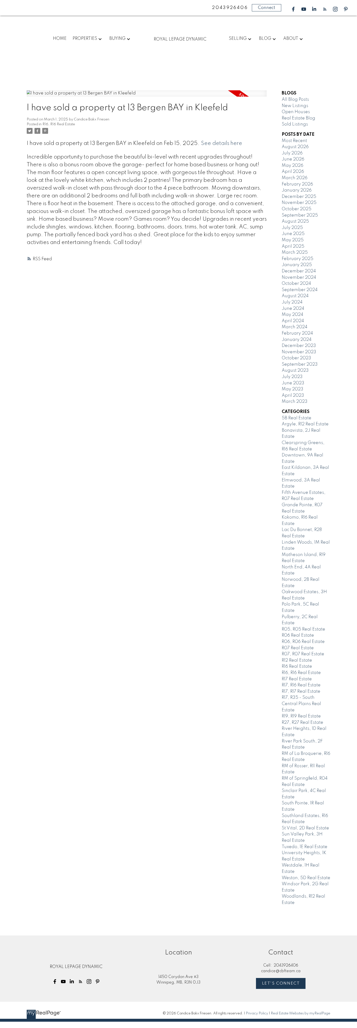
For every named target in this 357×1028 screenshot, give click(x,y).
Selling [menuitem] (238, 38)
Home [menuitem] (60, 38)
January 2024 (297, 339)
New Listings (295, 106)
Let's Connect (281, 983)
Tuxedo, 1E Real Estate (304, 847)
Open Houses (296, 112)
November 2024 (299, 277)
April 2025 (293, 246)
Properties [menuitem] (85, 38)
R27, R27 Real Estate (302, 722)
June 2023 (293, 383)
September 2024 (300, 290)
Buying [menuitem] (117, 38)
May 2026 (292, 165)
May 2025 (293, 240)
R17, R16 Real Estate (301, 685)
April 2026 (293, 171)
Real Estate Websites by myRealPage (300, 1013)
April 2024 (293, 321)
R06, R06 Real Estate (303, 642)
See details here (221, 143)
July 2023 (292, 377)
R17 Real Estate (297, 679)
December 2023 (299, 346)
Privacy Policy (257, 1013)
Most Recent (294, 141)
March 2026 (294, 178)
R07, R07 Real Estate (303, 654)
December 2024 (299, 271)
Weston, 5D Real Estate (306, 878)
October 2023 (296, 358)
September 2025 (300, 215)
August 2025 (295, 221)
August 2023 (295, 370)
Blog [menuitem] (265, 38)
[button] (293, 9)
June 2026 (293, 159)
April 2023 (293, 395)
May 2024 (292, 314)
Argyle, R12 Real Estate (305, 424)
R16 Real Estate (297, 666)
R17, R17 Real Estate (301, 691)
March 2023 (294, 401)
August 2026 (295, 147)
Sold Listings (295, 124)
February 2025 (297, 259)
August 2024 (295, 296)
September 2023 (300, 364)
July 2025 (292, 228)
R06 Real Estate (298, 635)
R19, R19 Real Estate (301, 716)
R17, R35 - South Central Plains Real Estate (301, 703)
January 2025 (297, 265)
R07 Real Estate (298, 648)
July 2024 (292, 302)
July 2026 (292, 153)
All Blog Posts (295, 99)
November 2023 (299, 352)
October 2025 (296, 209)
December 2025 (299, 196)
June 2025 (293, 234)
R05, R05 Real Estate (303, 629)
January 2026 (297, 190)
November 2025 (299, 203)
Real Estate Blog (298, 118)
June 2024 (293, 308)
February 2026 (297, 184)
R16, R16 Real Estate (58, 124)
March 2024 (294, 327)
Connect (266, 8)
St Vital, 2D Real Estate (305, 828)
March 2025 (295, 252)
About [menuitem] (290, 38)
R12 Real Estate (297, 660)
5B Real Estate (296, 418)
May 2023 (292, 389)
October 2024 (296, 283)
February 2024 (297, 333)
